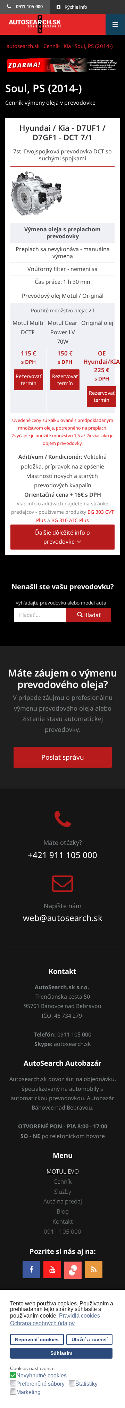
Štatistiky (86, 1384)
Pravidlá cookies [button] (79, 1316)
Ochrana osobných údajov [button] (42, 1323)
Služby (62, 1191)
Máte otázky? (62, 842)
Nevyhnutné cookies (41, 1375)
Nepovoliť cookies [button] (37, 1339)
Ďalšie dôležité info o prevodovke (62, 537)
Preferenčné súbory (40, 1384)
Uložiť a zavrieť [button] (90, 1339)
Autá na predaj (62, 1201)
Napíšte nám (63, 906)
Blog (63, 1211)
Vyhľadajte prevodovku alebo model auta (61, 602)
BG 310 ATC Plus (70, 520)
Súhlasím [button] (61, 1353)
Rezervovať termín (28, 379)
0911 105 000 (62, 1231)
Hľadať (92, 615)
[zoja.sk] (73, 1269)
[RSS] (93, 1269)
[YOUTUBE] (52, 1269)
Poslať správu (62, 757)
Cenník (62, 1181)
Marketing (28, 1392)
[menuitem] (25, 7)
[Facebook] (31, 1269)
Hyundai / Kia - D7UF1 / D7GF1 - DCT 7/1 (62, 132)
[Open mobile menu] (115, 24)
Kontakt (62, 1221)
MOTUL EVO (63, 1171)
